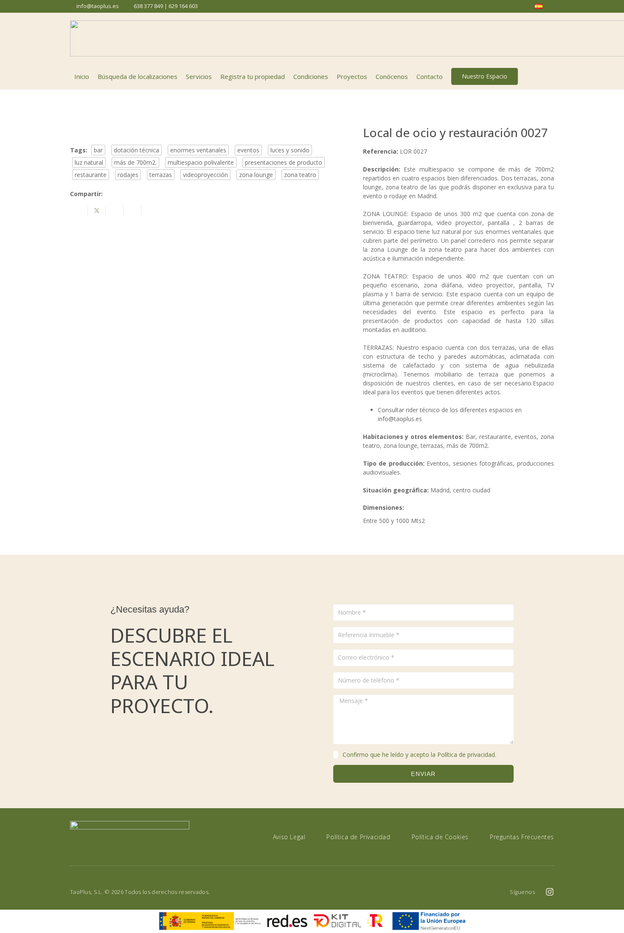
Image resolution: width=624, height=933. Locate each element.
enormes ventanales (198, 150)
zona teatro (300, 175)
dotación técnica (136, 150)
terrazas (160, 175)
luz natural (89, 162)
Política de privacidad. (466, 754)
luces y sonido (289, 150)
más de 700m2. (135, 162)
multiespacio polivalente (201, 162)
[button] (549, 76)
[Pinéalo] (132, 211)
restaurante (91, 175)
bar (98, 150)
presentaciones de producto (283, 162)
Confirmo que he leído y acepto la (419, 754)
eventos (248, 150)
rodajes (128, 175)
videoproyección (205, 175)
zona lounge (256, 175)
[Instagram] (549, 892)
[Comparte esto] (79, 211)
